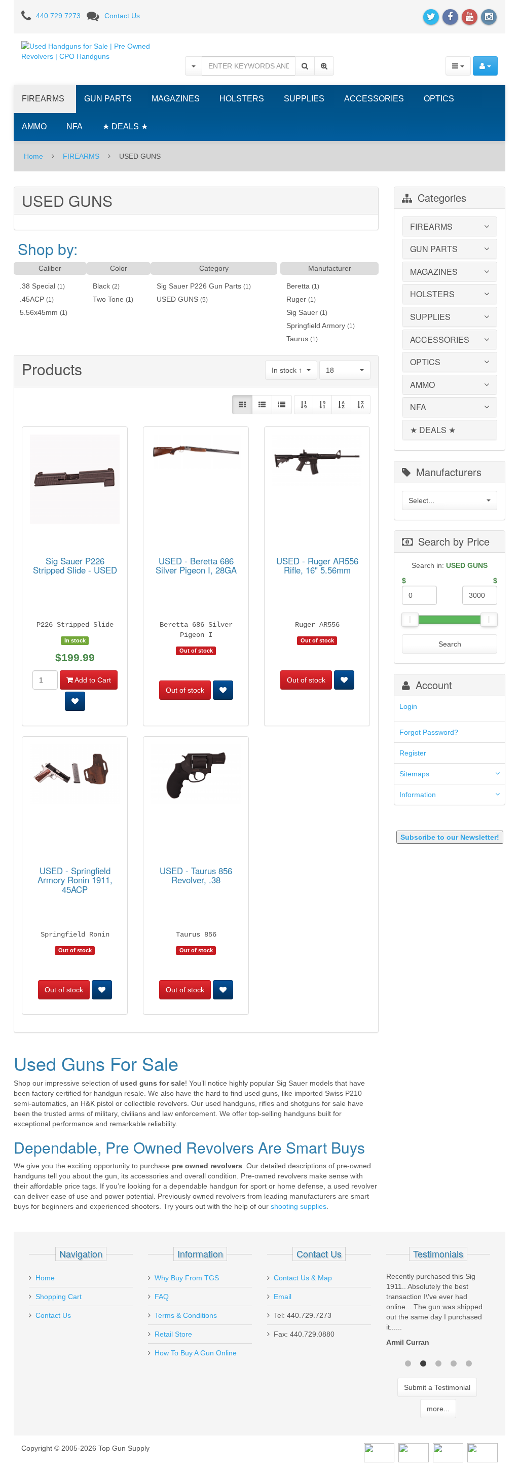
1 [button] (408, 1362)
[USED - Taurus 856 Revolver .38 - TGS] (196, 776)
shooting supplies (298, 1206)
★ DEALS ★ (125, 126)
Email (282, 1297)
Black (101, 286)
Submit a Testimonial (437, 1387)
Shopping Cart (58, 1297)
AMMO (34, 126)
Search (449, 644)
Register (412, 753)
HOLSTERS (241, 98)
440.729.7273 (58, 16)
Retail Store (173, 1334)
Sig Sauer (302, 312)
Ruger (296, 299)
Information (417, 795)
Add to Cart (92, 680)
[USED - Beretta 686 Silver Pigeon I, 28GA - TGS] (196, 453)
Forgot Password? (428, 732)
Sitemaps (414, 774)
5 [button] (469, 1362)
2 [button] (423, 1362)
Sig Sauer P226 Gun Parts (199, 286)
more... (438, 1409)
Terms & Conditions (186, 1315)
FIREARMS (43, 98)
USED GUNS (177, 299)
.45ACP (32, 299)
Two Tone (108, 299)
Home (33, 156)
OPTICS (439, 98)
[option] (438, 1311)
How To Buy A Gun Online (196, 1353)
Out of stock (185, 690)
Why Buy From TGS (187, 1278)
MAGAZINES (176, 98)
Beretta (298, 286)
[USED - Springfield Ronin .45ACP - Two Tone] (75, 776)
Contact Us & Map (303, 1278)
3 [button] (438, 1362)
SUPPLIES (304, 98)
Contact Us (122, 16)
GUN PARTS (108, 98)
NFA (74, 126)
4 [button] (454, 1362)
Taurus (297, 339)
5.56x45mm (39, 312)
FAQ (162, 1297)
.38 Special (37, 286)
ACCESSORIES (374, 98)
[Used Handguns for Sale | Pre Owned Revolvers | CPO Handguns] (95, 51)
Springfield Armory (315, 325)
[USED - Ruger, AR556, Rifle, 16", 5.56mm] (317, 462)
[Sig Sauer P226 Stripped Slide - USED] (75, 481)
